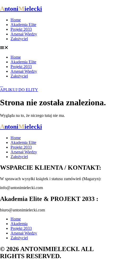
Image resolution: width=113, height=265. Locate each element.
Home (16, 20)
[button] (56, 48)
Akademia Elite (23, 24)
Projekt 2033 (21, 29)
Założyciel (19, 39)
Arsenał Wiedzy (24, 34)
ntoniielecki (21, 8)
